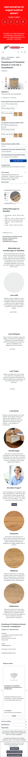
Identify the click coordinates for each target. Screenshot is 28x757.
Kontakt (14, 504)
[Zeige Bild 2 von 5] (11, 88)
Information (4, 727)
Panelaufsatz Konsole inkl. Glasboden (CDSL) (13, 149)
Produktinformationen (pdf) (8, 653)
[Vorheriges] (2, 82)
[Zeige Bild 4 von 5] (16, 88)
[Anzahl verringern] (2, 160)
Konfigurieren (14, 748)
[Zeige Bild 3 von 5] (14, 88)
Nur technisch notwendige (14, 752)
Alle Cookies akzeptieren (14, 755)
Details (14, 716)
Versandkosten (6, 732)
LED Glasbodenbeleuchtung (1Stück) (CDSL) (13, 154)
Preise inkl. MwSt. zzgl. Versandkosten (11, 94)
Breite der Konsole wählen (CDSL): (10, 144)
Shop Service (5, 724)
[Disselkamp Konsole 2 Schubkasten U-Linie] (14, 82)
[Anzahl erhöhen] (8, 160)
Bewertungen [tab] (5, 182)
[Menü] (3, 52)
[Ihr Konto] (21, 52)
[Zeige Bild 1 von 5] (9, 88)
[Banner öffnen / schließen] (14, 43)
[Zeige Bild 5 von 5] (19, 88)
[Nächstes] (26, 82)
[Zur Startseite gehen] (14, 47)
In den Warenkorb (18, 160)
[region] (14, 82)
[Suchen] (18, 52)
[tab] (13, 176)
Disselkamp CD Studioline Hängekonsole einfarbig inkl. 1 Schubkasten (13, 687)
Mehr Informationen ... (14, 746)
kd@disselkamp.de (6, 645)
